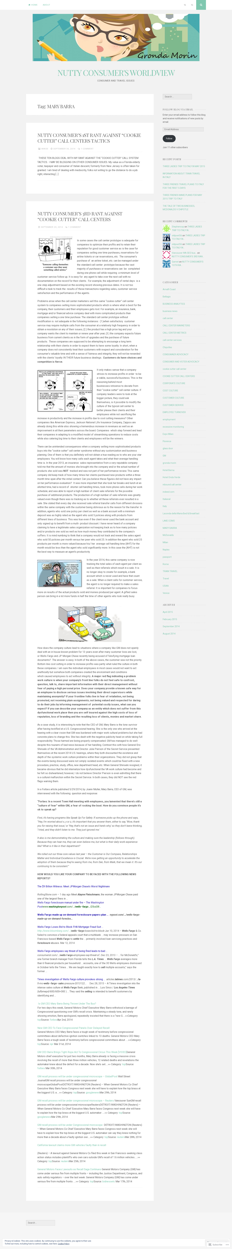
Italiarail (166, 499)
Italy (165, 506)
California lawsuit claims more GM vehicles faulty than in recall (71, 1145)
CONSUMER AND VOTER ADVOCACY (181, 361)
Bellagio (167, 296)
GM (164, 455)
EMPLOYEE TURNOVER (174, 412)
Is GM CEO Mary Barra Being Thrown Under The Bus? (67, 1003)
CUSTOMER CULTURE (173, 398)
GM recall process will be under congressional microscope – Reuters (75, 1100)
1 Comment (87, 149)
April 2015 (168, 612)
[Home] (185, 5)
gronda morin (169, 463)
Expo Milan (168, 434)
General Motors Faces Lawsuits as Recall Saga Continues (69, 1169)
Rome (166, 564)
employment (169, 419)
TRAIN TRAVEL (170, 571)
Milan (165, 542)
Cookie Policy (63, 1244)
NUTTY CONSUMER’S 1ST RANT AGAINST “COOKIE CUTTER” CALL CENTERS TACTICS (89, 138)
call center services (172, 340)
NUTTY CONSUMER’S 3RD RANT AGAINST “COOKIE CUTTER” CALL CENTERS (79, 216)
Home (34, 5)
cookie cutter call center (174, 369)
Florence (167, 441)
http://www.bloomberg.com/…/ (54, 930)
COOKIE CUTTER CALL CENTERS (179, 376)
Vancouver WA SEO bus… (184, 253)
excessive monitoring (173, 426)
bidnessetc (108, 1181)
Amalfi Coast (169, 289)
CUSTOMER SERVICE (173, 405)
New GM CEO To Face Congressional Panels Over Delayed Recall (73, 1027)
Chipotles (167, 347)
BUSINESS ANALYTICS (174, 304)
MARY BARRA (170, 528)
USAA (166, 586)
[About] (192, 5)
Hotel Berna (168, 470)
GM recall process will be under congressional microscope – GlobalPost (77, 1076)
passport (167, 557)
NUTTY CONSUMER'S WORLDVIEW (116, 72)
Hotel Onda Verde (171, 477)
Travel (166, 578)
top (39, 1019)
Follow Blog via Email (178, 109)
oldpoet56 (177, 235)
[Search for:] (177, 96)
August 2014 (169, 633)
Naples (166, 549)
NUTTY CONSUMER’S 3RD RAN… (188, 256)
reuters (121, 1137)
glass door (168, 448)
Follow (169, 138)
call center (168, 318)
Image (44, 149)
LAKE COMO (169, 520)
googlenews (93, 1092)
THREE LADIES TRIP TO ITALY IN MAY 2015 (184, 166)
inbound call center (172, 484)
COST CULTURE (170, 390)
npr (51, 1044)
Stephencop (178, 226)
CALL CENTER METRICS (174, 333)
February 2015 (170, 619)
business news (170, 311)
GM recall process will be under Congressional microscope (70, 1124)
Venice (166, 593)
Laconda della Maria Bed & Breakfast (181, 513)
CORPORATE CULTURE (174, 383)
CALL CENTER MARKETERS (176, 325)
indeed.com (168, 492)
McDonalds (168, 535)
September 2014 (171, 626)
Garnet (175, 261)
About (46, 5)
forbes (53, 1019)
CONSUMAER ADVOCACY (175, 354)
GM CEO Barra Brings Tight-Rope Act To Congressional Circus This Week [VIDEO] (82, 1052)
